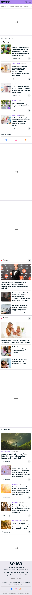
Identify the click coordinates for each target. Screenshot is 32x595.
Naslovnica (4, 38)
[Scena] (19, 579)
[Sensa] (5, 2)
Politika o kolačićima (14, 582)
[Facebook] (6, 140)
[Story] (13, 579)
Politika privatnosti (14, 584)
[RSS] (26, 140)
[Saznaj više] (29, 260)
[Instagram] (16, 140)
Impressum (5, 582)
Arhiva (21, 584)
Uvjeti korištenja (25, 582)
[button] (16, 58)
